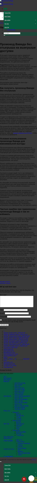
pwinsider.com (8, 362)
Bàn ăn (18, 414)
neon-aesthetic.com (10, 355)
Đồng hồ (6, 381)
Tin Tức (6, 23)
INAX (19, 450)
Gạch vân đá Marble (20, 399)
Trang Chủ (7, 13)
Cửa (5, 376)
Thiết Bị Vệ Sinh (9, 449)
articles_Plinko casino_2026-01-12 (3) (16, 339)
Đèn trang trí (7, 378)
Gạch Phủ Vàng (19, 389)
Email (2, 313)
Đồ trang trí (7, 380)
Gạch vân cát (18, 397)
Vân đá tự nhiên (19, 409)
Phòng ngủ (16, 430)
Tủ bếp (18, 417)
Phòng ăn (16, 412)
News (5, 357)
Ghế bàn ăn (20, 415)
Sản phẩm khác (9, 437)
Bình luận (3, 295)
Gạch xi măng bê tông (21, 406)
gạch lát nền (18, 384)
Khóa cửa (7, 411)
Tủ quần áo (20, 435)
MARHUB (34, 459)
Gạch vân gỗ (18, 401)
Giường (18, 433)
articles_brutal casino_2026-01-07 (14, 333)
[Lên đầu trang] (0, 461)
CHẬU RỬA (20, 442)
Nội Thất (6, 424)
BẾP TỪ (19, 440)
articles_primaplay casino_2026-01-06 (16, 341)
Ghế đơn (19, 425)
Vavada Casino (5, 281)
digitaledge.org (8, 349)
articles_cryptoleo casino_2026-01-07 (16, 334)
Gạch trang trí (18, 394)
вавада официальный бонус (22, 133)
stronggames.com (9, 364)
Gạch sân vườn (19, 391)
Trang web (3, 316)
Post (5, 360)
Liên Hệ (6, 27)
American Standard (24, 443)
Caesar (20, 445)
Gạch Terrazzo (19, 393)
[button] (5, 9)
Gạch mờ (17, 386)
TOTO (20, 455)
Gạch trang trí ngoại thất (22, 396)
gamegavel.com (9, 351)
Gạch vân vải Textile (20, 402)
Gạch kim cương (19, 383)
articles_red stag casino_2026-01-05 (15, 342)
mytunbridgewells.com (11, 354)
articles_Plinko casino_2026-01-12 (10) (16, 337)
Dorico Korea (22, 448)
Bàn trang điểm (21, 432)
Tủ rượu (19, 419)
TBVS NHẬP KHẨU (24, 453)
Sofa (17, 428)
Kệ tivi (18, 427)
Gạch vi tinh (18, 404)
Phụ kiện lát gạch (20, 407)
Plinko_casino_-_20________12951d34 (16, 359)
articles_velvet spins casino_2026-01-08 (16, 344)
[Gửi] (4, 35)
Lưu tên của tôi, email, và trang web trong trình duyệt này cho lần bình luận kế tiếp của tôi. (17, 320)
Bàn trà (18, 422)
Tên (1, 310)
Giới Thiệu (7, 16)
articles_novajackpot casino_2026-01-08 (16, 336)
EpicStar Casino (5, 283)
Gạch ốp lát (7, 396)
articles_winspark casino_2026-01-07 (15, 346)
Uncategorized (8, 367)
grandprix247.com (9, 352)
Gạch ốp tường (19, 388)
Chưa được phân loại (10, 347)
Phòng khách (17, 420)
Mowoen (20, 451)
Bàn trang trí (20, 424)
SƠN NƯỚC (8, 438)
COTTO (20, 446)
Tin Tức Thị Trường (10, 365)
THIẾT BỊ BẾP (8, 441)
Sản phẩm (7, 20)
